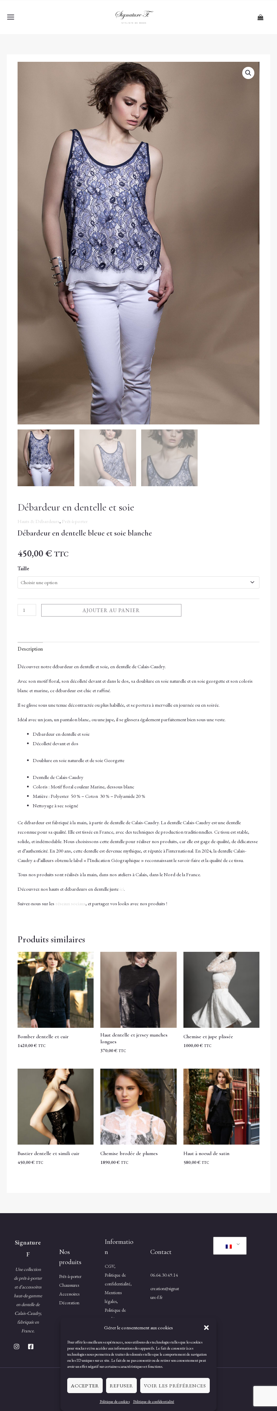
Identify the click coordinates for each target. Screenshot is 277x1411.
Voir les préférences (175, 1385)
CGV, (110, 1266)
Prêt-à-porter (75, 521)
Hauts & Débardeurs (38, 521)
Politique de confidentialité (153, 1401)
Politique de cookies (115, 1401)
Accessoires (69, 1294)
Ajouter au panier (111, 610)
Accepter (85, 1385)
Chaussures (69, 1285)
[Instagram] (17, 1346)
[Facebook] (31, 1346)
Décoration (69, 1303)
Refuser (121, 1385)
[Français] (229, 1245)
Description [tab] (30, 649)
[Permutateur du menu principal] (10, 17)
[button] (206, 1327)
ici (122, 889)
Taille (23, 568)
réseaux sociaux (70, 903)
